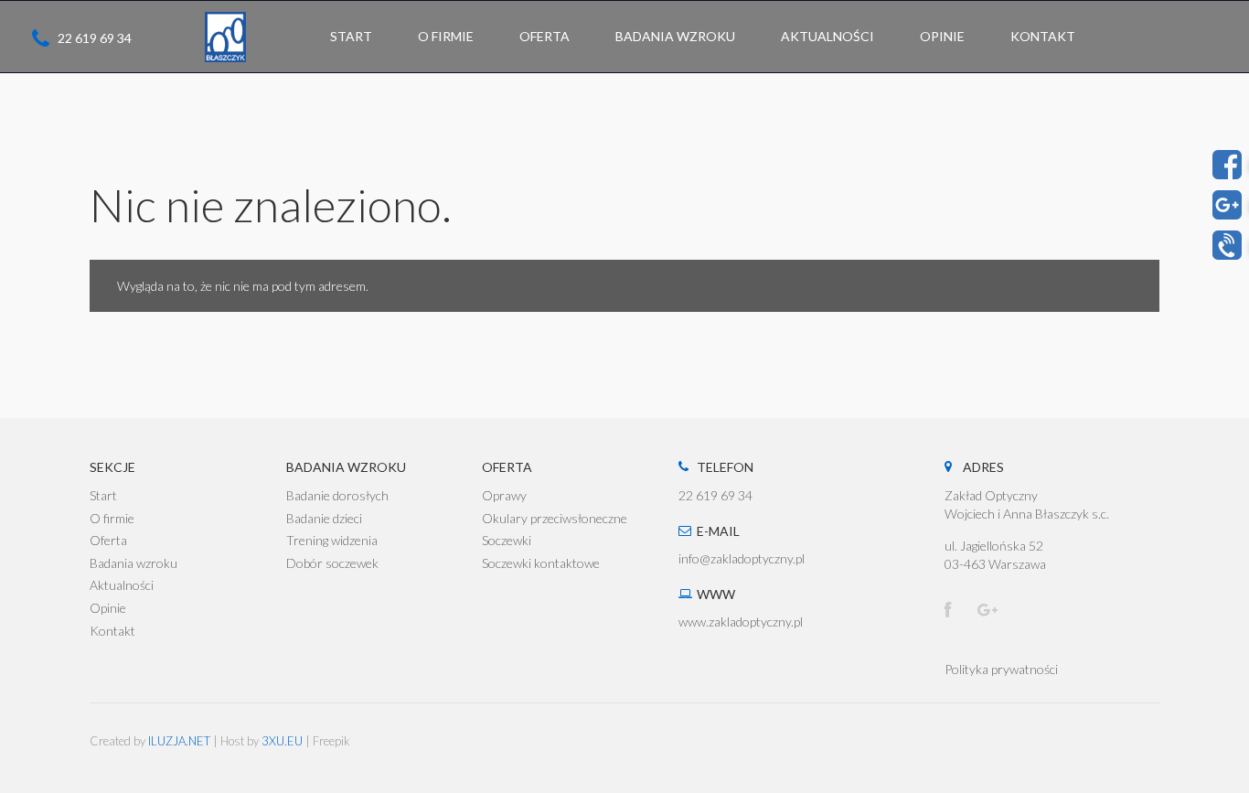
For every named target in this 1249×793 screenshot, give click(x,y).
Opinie (108, 608)
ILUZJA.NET (179, 741)
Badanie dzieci (324, 518)
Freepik (331, 741)
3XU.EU (282, 741)
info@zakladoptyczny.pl (741, 558)
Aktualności (122, 585)
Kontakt (112, 630)
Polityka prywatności (1001, 669)
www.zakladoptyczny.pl (740, 621)
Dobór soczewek (332, 563)
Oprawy (504, 495)
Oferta (108, 540)
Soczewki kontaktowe (541, 563)
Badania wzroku (133, 563)
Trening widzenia (332, 540)
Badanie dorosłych (337, 495)
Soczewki (506, 540)
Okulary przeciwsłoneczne (554, 518)
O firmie (112, 518)
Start (103, 495)
